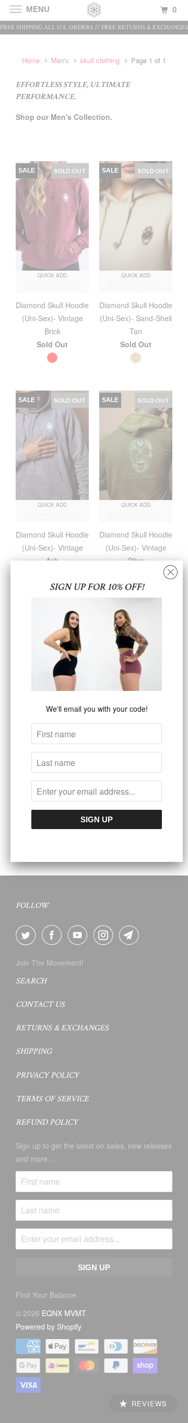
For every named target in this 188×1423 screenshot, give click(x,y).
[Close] (170, 569)
